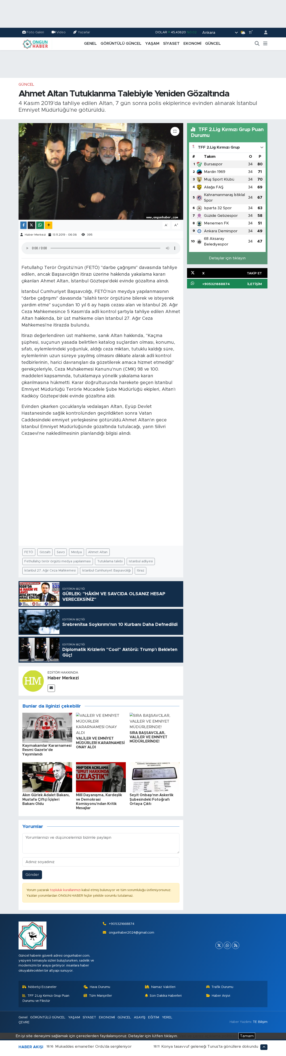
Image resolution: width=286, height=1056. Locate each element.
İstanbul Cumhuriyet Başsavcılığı (106, 570)
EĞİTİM (153, 1017)
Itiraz (140, 570)
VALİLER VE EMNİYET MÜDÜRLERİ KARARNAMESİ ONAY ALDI (100, 743)
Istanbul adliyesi (141, 561)
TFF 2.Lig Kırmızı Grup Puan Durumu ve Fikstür (45, 998)
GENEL (90, 43)
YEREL (167, 1017)
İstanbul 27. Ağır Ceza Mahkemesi (50, 570)
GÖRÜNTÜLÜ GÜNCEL (121, 43)
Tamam (247, 1036)
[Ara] (257, 44)
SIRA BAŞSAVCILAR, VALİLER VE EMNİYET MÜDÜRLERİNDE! (148, 737)
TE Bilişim (260, 1022)
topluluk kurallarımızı (66, 890)
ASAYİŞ (139, 1017)
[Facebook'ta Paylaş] (23, 225)
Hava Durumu (100, 987)
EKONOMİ (192, 43)
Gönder (32, 875)
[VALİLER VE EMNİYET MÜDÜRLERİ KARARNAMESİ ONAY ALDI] (101, 724)
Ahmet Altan (97, 552)
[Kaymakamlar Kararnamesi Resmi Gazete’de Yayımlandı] (47, 727)
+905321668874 (121, 924)
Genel (23, 1017)
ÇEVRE (24, 1022)
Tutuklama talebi (110, 561)
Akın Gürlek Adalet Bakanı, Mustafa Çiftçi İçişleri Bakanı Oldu (46, 799)
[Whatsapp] (227, 945)
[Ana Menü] (265, 44)
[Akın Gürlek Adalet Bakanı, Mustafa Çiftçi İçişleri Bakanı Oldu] (47, 777)
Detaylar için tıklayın (227, 258)
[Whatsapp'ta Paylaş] (40, 225)
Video (61, 32)
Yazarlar (84, 32)
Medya (76, 552)
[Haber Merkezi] (33, 681)
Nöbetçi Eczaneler (42, 987)
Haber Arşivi (221, 995)
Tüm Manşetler (100, 995)
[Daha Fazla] (48, 225)
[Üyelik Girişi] (263, 32)
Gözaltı (45, 552)
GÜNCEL (213, 43)
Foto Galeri (35, 32)
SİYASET (171, 43)
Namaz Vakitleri (163, 987)
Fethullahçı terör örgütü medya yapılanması (57, 561)
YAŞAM (152, 43)
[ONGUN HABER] (35, 43)
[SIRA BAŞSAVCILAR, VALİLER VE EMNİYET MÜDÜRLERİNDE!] (154, 721)
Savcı (61, 552)
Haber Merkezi (35, 234)
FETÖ (28, 552)
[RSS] (235, 945)
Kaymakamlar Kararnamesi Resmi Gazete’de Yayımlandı (47, 750)
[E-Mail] (51, 688)
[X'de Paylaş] (31, 225)
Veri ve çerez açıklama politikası (208, 1036)
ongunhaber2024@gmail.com (131, 932)
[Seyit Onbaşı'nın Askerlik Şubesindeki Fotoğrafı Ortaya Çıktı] (154, 777)
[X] (219, 945)
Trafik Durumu (222, 987)
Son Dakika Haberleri (166, 995)
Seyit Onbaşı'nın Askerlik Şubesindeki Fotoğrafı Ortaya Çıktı (151, 799)
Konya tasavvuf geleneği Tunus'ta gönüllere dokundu (209, 1046)
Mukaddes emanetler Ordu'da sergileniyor (93, 1046)
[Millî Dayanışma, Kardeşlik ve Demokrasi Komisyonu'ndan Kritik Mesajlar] (101, 777)
